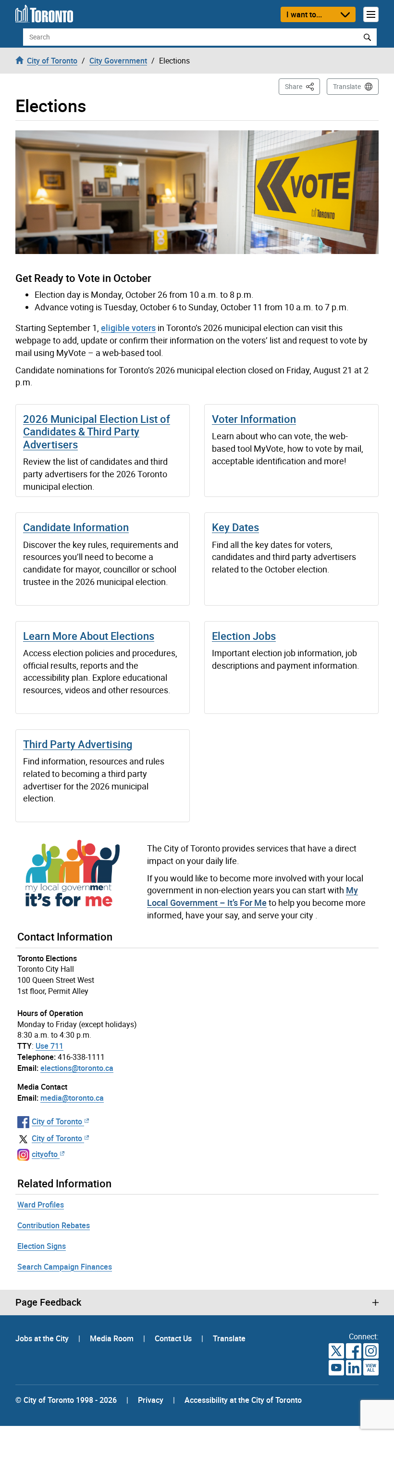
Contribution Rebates (53, 1225)
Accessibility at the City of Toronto (243, 1400)
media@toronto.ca (72, 1098)
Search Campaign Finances (64, 1266)
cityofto (45, 1154)
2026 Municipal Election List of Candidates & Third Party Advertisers (96, 431)
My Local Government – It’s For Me (252, 896)
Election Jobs (244, 636)
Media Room (112, 1338)
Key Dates (235, 527)
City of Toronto (57, 1121)
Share (302, 86)
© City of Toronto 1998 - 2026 (66, 1400)
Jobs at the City (43, 1338)
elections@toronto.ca (76, 1068)
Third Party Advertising (77, 744)
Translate (347, 86)
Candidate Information (76, 527)
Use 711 (49, 1046)
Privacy (150, 1400)
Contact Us (174, 1338)
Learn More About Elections (88, 636)
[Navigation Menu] (371, 14)
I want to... (304, 14)
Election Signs (41, 1246)
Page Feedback (48, 1302)
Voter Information (254, 419)
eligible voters (128, 327)
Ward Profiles (40, 1204)
